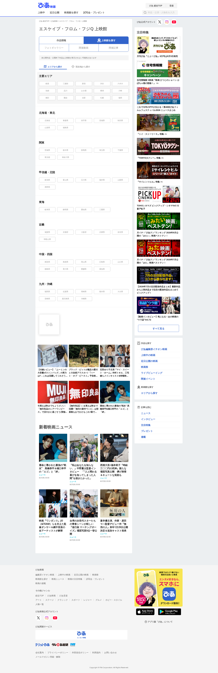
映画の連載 (40, 583)
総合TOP (39, 595)
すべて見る (158, 328)
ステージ (49, 599)
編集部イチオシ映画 (44, 574)
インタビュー (148, 419)
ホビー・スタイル (113, 599)
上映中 (41, 12)
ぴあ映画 (54, 21)
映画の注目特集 (75, 579)
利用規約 (96, 652)
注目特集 (146, 425)
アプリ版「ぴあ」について (160, 622)
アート (38, 599)
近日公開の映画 (149, 361)
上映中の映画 (148, 355)
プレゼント (147, 431)
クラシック (62, 599)
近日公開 (54, 12)
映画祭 (144, 367)
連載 (143, 436)
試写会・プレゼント (94, 12)
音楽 (172, 6)
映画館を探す (71, 12)
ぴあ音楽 (63, 595)
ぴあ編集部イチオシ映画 (154, 349)
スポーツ (75, 599)
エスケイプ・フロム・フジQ (69, 21)
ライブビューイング (151, 372)
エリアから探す (149, 393)
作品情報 (61, 40)
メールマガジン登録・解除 (47, 656)
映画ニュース (58, 579)
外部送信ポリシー (80, 652)
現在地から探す (83, 66)
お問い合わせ (110, 652)
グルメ (99, 599)
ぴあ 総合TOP (155, 6)
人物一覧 (39, 604)
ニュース (146, 413)
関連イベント (148, 378)
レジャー (87, 599)
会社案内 (39, 652)
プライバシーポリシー (57, 652)
